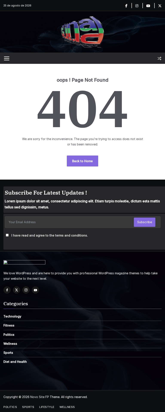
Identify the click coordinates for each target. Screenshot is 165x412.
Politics (8, 334)
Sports (8, 352)
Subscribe (144, 222)
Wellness (10, 343)
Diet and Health (15, 361)
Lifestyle (46, 407)
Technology (12, 316)
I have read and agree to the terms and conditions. (49, 235)
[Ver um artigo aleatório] (159, 58)
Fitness (8, 325)
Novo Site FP (39, 397)
